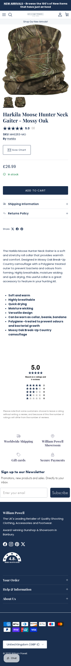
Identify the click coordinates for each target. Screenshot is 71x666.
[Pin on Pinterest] (21, 229)
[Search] (12, 15)
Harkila (11, 139)
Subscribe (60, 492)
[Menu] (4, 15)
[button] (35, 560)
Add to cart (35, 190)
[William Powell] (35, 14)
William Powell (19, 653)
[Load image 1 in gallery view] (35, 59)
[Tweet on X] (12, 229)
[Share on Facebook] (17, 229)
